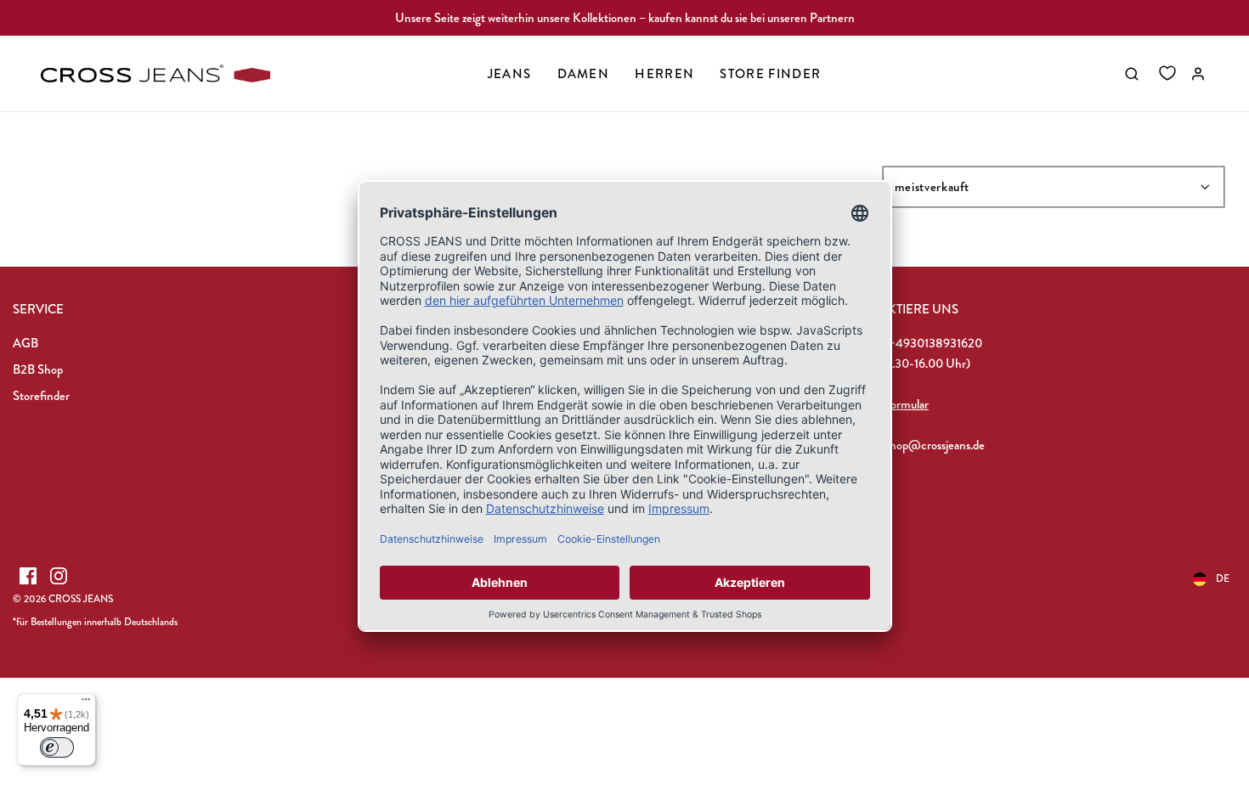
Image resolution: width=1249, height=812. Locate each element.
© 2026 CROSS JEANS (63, 598)
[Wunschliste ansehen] (1167, 74)
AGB (25, 343)
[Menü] (86, 703)
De (1222, 578)
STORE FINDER (770, 74)
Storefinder (41, 395)
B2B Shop (38, 369)
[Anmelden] (1198, 74)
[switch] (57, 747)
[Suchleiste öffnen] (1131, 74)
